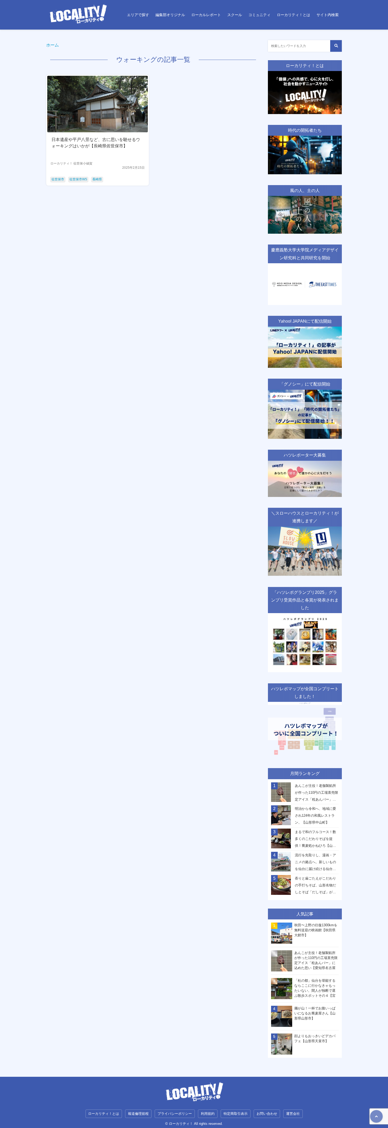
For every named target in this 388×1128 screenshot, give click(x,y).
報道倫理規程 (138, 1114)
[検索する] (336, 46)
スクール (234, 15)
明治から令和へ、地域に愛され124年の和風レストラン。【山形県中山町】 (315, 815)
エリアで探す (138, 15)
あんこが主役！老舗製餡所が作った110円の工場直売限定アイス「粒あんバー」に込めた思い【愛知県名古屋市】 (316, 794)
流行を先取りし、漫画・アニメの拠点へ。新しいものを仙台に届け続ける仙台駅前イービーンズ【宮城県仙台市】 (315, 863)
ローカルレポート (206, 15)
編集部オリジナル (170, 15)
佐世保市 (57, 179)
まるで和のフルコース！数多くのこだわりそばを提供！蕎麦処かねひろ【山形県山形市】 (315, 840)
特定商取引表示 (236, 1114)
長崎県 (97, 179)
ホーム (52, 45)
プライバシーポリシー (175, 1114)
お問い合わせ (267, 1114)
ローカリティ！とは (293, 15)
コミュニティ (259, 15)
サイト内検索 (327, 15)
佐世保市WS (78, 179)
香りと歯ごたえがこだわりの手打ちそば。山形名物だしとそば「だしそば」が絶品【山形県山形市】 (315, 886)
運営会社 (293, 1114)
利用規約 (208, 1114)
